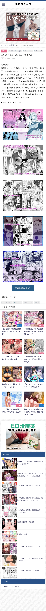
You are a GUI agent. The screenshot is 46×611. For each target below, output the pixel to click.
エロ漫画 (4, 50)
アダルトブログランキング (11, 586)
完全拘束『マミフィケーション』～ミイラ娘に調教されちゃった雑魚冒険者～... (30, 475)
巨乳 (11, 51)
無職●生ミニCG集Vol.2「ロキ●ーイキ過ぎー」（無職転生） (30, 463)
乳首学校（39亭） (23, 534)
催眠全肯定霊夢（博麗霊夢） (26, 522)
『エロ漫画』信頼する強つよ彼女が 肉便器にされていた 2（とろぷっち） (30, 499)
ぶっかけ (19, 51)
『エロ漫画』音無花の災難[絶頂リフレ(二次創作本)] (29, 511)
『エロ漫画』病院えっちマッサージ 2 (29, 570)
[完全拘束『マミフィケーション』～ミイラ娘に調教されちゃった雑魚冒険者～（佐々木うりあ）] (23, 470)
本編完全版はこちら (23, 288)
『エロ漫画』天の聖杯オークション (28, 546)
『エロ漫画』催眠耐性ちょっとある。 (29, 485)
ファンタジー (28, 51)
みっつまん (39, 51)
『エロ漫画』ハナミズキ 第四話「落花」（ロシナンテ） (30, 559)
